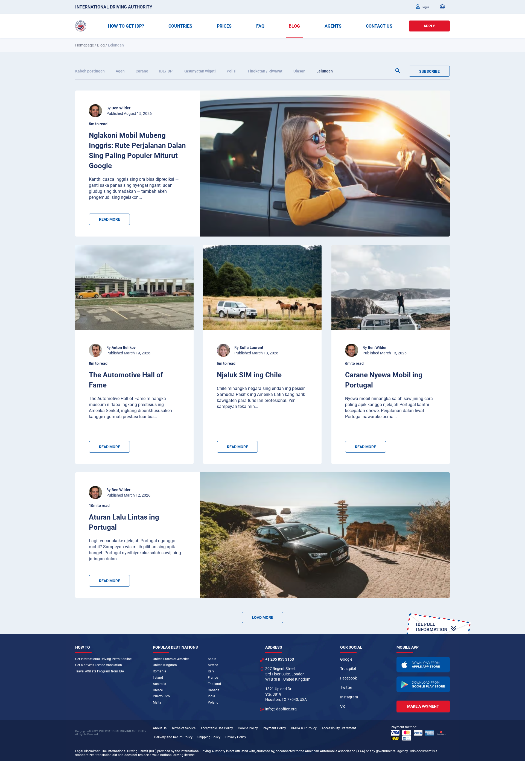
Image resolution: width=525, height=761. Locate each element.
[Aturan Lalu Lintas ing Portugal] (325, 535)
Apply (429, 26)
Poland (213, 702)
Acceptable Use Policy (216, 728)
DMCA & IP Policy (304, 728)
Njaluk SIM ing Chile (249, 375)
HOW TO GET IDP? (126, 26)
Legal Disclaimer (87, 751)
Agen (120, 71)
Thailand (214, 684)
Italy (211, 671)
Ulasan (299, 71)
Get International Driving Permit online (103, 659)
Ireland (158, 678)
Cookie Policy (248, 728)
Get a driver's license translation (98, 665)
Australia (159, 684)
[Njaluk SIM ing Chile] (262, 287)
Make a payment (423, 706)
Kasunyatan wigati (199, 71)
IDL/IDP (166, 71)
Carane (142, 71)
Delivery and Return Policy (173, 737)
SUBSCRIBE (429, 71)
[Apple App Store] (423, 665)
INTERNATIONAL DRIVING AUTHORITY (113, 7)
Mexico (213, 665)
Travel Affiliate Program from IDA (99, 671)
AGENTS (333, 26)
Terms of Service (183, 728)
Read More (109, 219)
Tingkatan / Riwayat (264, 71)
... (140, 197)
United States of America (171, 659)
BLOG (294, 26)
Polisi (232, 71)
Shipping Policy (208, 737)
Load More (262, 617)
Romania (159, 671)
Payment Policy (274, 728)
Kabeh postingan (90, 71)
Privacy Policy (235, 737)
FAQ (260, 26)
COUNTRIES (180, 26)
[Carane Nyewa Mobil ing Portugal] (390, 287)
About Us (160, 728)
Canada (214, 690)
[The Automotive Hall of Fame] (134, 287)
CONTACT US (379, 26)
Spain (212, 659)
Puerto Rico (161, 696)
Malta (157, 702)
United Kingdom (165, 665)
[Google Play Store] (423, 684)
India (211, 696)
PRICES (224, 26)
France (213, 678)
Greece (158, 690)
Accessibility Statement (339, 728)
